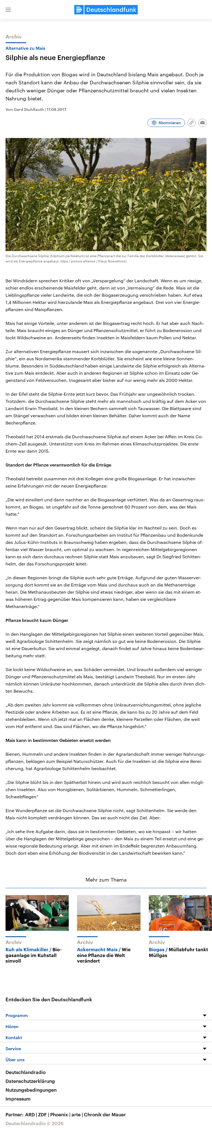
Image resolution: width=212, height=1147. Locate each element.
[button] (8, 9)
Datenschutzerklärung (30, 1081)
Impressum (18, 1098)
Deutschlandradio (26, 1072)
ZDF (43, 1114)
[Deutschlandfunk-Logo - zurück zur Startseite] (106, 9)
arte (77, 1114)
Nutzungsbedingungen (31, 1090)
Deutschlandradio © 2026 (34, 1123)
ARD (31, 1114)
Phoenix (60, 1114)
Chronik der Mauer (105, 1114)
